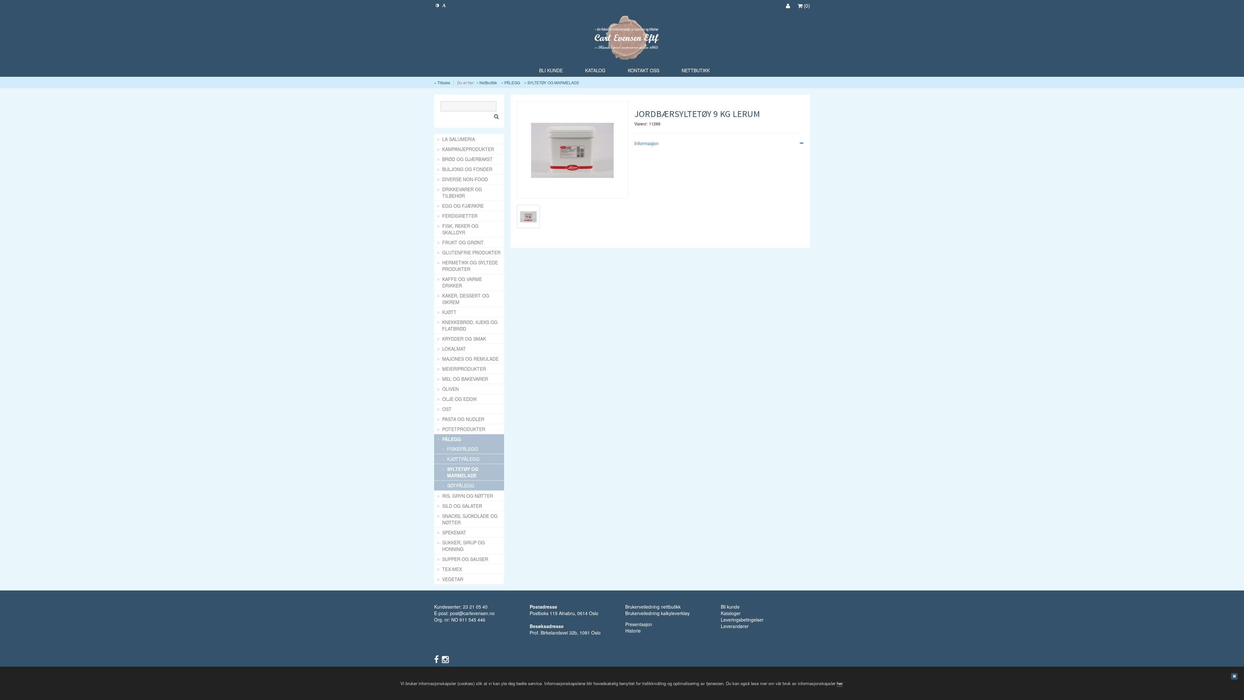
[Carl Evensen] (622, 38)
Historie (633, 630)
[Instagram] (445, 659)
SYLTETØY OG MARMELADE (553, 82)
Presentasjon (638, 624)
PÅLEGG (512, 82)
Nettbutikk (488, 82)
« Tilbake (442, 82)
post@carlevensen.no (472, 613)
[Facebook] (436, 659)
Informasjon (646, 143)
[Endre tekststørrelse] (444, 5)
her (839, 683)
